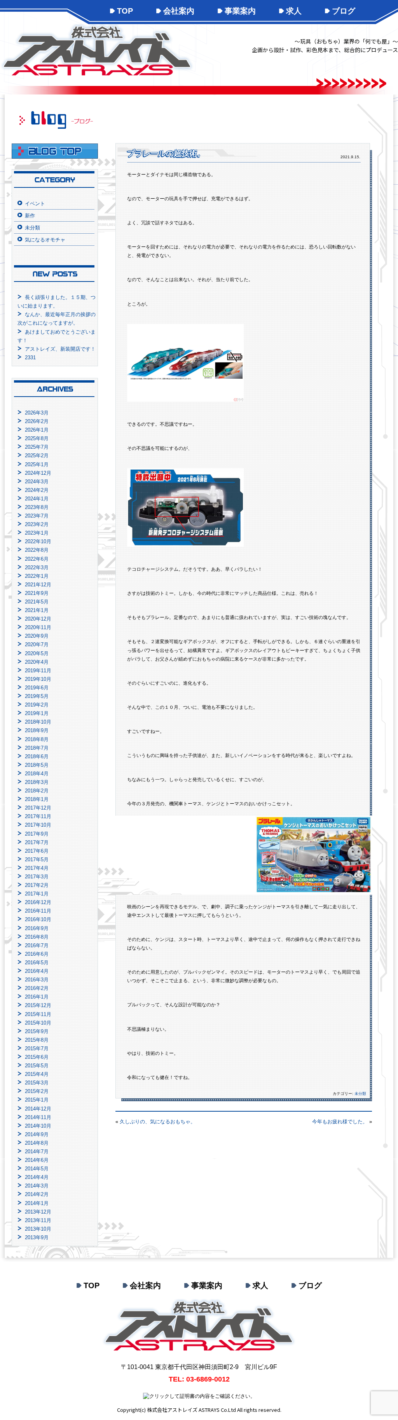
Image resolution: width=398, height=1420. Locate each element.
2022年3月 (37, 567)
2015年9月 (37, 1031)
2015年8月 (37, 1040)
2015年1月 (37, 1100)
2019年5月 (37, 696)
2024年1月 (37, 499)
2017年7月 (37, 842)
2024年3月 (37, 481)
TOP (125, 11)
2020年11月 (38, 627)
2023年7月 (37, 516)
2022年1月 (37, 576)
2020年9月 (37, 636)
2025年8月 (37, 438)
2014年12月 (38, 1109)
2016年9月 (37, 928)
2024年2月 (37, 490)
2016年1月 (37, 997)
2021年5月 (37, 602)
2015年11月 (38, 1014)
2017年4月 (37, 868)
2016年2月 (37, 988)
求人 (294, 11)
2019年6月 (37, 688)
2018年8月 (37, 739)
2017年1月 (37, 894)
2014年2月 (37, 1194)
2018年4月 (37, 773)
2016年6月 (37, 954)
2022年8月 (37, 550)
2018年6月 (37, 756)
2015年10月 (38, 1023)
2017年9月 (37, 834)
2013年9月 (37, 1237)
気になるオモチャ (45, 240)
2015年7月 (37, 1048)
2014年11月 (38, 1117)
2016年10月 (38, 919)
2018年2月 (37, 791)
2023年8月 (37, 507)
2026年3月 (37, 413)
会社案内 (178, 11)
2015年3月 (37, 1083)
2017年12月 (38, 808)
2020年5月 (37, 653)
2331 (30, 357)
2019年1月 (37, 713)
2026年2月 (37, 421)
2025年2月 (37, 455)
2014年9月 (37, 1134)
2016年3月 (37, 980)
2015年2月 (37, 1091)
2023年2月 (37, 524)
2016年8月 (37, 937)
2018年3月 (37, 782)
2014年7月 (37, 1151)
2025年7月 (37, 447)
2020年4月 (37, 662)
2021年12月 (38, 585)
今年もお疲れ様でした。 (340, 1121)
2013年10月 (38, 1229)
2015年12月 (38, 1005)
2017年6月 (37, 851)
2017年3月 (37, 877)
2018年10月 (38, 722)
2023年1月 (37, 533)
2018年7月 (37, 748)
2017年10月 (38, 825)
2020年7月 (37, 644)
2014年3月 (37, 1186)
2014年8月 (37, 1143)
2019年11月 (38, 670)
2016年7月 (37, 945)
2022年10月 (38, 541)
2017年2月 (37, 885)
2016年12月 (38, 902)
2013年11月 (38, 1220)
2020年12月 (38, 619)
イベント (35, 203)
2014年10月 (38, 1126)
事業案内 (240, 11)
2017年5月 (37, 859)
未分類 (360, 1093)
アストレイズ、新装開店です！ (60, 349)
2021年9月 (37, 593)
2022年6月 (37, 559)
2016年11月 (38, 911)
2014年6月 (37, 1160)
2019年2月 (37, 705)
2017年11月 (38, 816)
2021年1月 (37, 610)
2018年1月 (37, 799)
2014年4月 (37, 1177)
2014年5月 (37, 1169)
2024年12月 (38, 473)
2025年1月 (37, 464)
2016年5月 (37, 962)
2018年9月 (37, 730)
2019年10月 (38, 679)
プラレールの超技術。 (166, 153)
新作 (30, 216)
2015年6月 (37, 1057)
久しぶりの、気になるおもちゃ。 (158, 1121)
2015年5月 (37, 1065)
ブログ (343, 11)
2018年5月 (37, 765)
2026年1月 (37, 430)
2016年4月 (37, 971)
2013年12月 (38, 1212)
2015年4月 (37, 1074)
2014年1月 (37, 1203)
